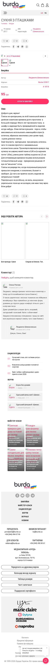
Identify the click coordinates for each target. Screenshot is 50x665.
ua (42, 13)
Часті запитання (25, 585)
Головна (4, 23)
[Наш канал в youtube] (22, 496)
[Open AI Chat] (46, 661)
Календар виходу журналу (25, 573)
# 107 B (46, 87)
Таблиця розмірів (25, 579)
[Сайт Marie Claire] (25, 610)
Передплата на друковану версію (25, 567)
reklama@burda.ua (12, 543)
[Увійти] (47, 5)
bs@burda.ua (37, 532)
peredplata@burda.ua (13, 532)
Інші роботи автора (12, 216)
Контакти (25, 637)
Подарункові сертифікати (25, 591)
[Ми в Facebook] (17, 496)
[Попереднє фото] (5, 56)
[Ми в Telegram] (33, 496)
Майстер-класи (15, 421)
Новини (25, 520)
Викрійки (25, 502)
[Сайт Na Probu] (25, 626)
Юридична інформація (25, 641)
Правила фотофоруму (25, 644)
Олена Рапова (14, 285)
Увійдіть (5, 277)
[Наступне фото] (45, 56)
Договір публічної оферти (25, 656)
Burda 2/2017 (43, 82)
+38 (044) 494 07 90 (12, 534)
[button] (47, 216)
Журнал (25, 517)
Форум (11, 23)
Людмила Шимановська (38, 30)
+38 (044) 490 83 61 (37, 543)
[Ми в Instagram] (28, 496)
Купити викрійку (25, 101)
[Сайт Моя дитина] (25, 615)
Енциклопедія (14, 353)
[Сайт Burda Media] (25, 620)
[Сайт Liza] (25, 602)
